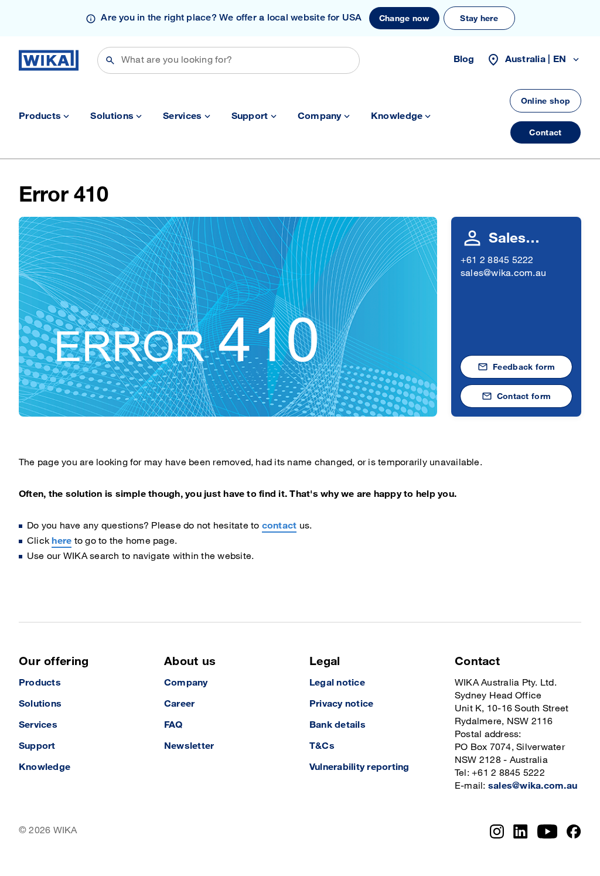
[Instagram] (497, 831)
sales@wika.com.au (503, 273)
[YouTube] (547, 831)
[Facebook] (574, 831)
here (61, 541)
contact (279, 525)
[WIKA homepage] (49, 60)
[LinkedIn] (520, 831)
